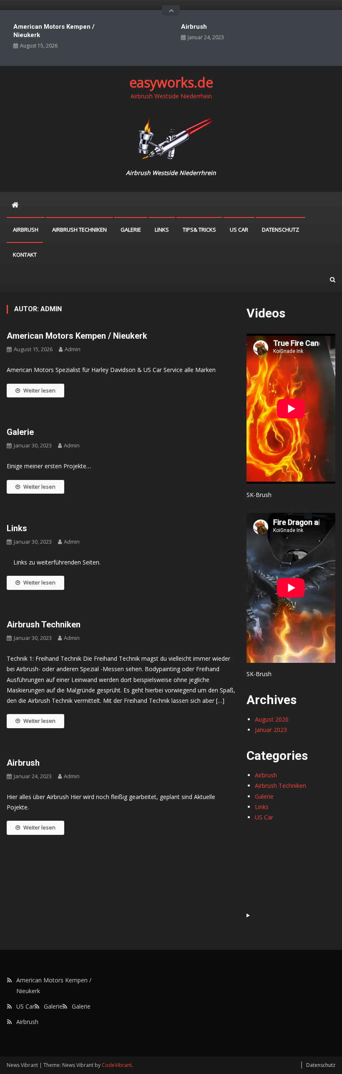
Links (162, 229)
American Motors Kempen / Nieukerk (54, 31)
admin (72, 349)
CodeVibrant (117, 1065)
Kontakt (25, 254)
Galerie (131, 229)
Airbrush (194, 26)
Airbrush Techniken (79, 229)
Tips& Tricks (199, 229)
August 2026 (272, 719)
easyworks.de (171, 82)
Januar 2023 (271, 730)
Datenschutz (280, 229)
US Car (239, 229)
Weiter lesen (39, 390)
